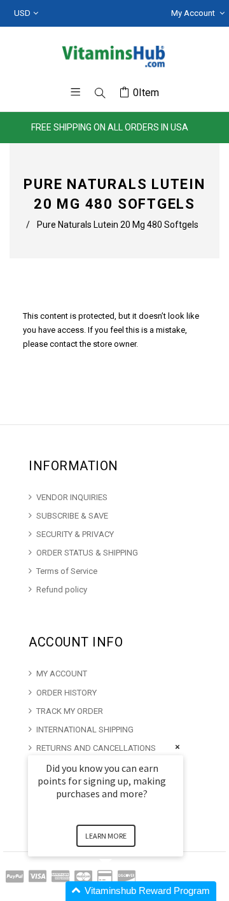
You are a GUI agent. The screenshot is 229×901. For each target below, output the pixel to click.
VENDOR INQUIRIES (72, 497)
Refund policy (61, 589)
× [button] (177, 747)
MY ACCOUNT (61, 673)
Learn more (106, 836)
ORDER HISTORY (66, 692)
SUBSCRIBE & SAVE (72, 515)
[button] (120, 891)
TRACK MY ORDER (69, 711)
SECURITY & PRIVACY (75, 534)
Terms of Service (66, 571)
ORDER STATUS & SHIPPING (87, 552)
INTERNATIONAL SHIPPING (85, 729)
